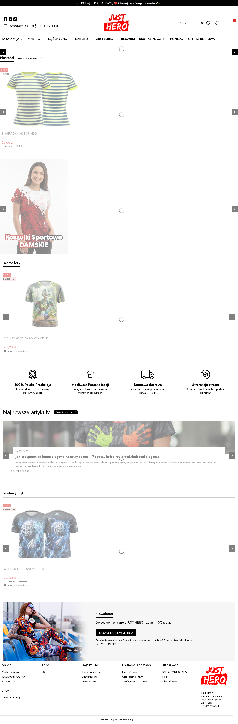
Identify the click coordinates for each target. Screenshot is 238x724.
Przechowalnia (89, 681)
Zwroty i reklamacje (11, 671)
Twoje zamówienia (91, 671)
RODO (45, 671)
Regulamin (127, 640)
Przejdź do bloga (64, 412)
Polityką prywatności (113, 643)
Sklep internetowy (115, 719)
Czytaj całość (20, 471)
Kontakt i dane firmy (11, 697)
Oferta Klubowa (169, 681)
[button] (208, 23)
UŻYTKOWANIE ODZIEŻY (174, 671)
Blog (164, 676)
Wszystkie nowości (28, 58)
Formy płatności (129, 671)
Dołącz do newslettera (116, 632)
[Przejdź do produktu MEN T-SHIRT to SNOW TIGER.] (44, 534)
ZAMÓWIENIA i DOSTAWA (135, 681)
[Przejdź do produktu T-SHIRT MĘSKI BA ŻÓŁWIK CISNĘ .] (44, 303)
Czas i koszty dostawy (132, 676)
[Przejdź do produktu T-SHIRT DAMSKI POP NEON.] (42, 98)
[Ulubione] (217, 22)
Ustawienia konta (89, 676)
